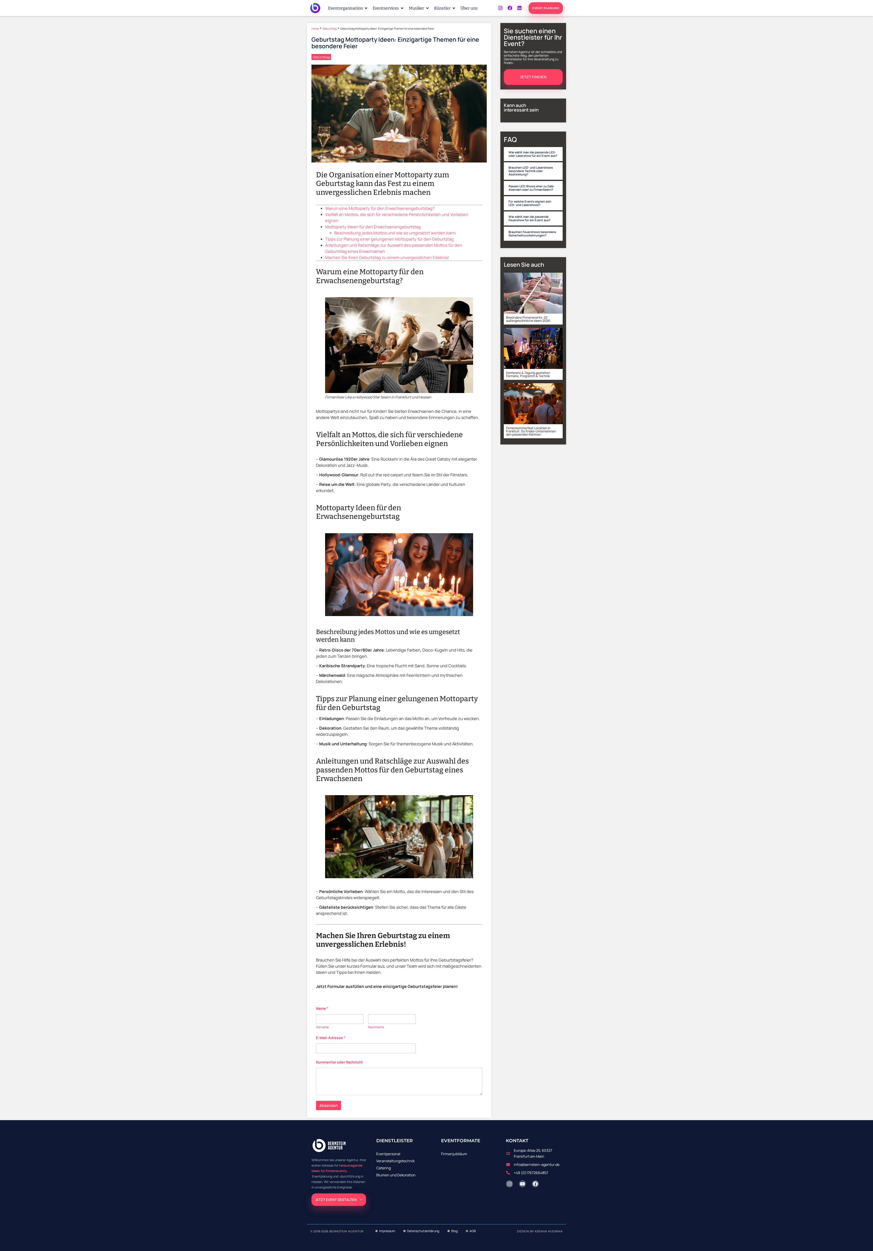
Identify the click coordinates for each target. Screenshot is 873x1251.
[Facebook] (510, 8)
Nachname (376, 1027)
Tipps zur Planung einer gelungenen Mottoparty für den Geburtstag (389, 239)
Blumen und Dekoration (396, 1175)
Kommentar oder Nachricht (339, 1062)
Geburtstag (329, 28)
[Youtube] (522, 1184)
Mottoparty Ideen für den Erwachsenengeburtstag (373, 226)
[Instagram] (500, 8)
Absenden (328, 1105)
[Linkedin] (519, 8)
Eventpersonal (388, 1154)
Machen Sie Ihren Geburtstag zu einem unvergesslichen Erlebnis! (387, 257)
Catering (383, 1168)
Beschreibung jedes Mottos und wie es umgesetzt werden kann (395, 233)
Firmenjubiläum (454, 1154)
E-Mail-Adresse (330, 1038)
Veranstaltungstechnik (395, 1161)
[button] (348, 8)
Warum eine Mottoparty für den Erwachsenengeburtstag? (379, 208)
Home (315, 28)
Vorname (322, 1027)
